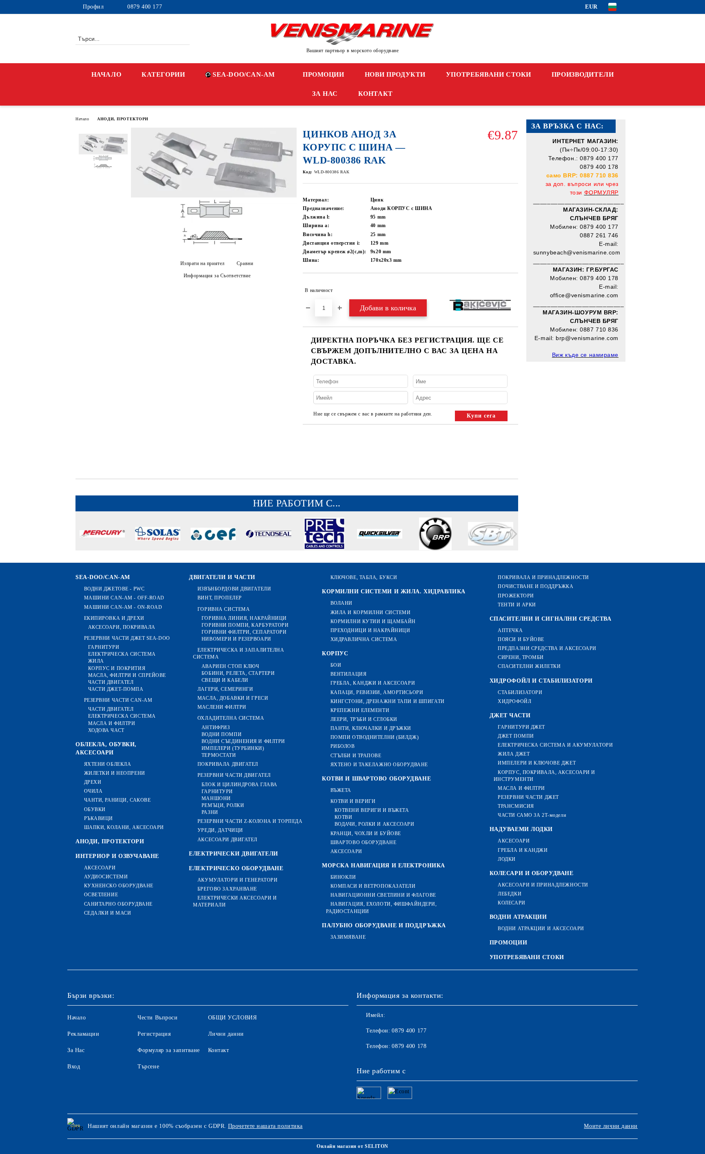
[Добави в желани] (512, 290)
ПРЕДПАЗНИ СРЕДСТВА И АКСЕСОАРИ (547, 648)
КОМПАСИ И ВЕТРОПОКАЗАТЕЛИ (373, 886)
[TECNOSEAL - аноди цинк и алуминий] (268, 535)
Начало (82, 119)
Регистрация (154, 1034)
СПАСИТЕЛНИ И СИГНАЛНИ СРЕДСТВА (551, 619)
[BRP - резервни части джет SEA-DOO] (435, 535)
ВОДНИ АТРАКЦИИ (518, 917)
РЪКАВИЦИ (98, 818)
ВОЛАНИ (341, 603)
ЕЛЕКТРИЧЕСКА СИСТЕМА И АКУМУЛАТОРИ (555, 745)
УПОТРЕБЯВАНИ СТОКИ (488, 74)
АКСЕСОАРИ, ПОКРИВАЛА (121, 627)
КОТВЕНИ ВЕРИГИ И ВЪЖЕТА (372, 810)
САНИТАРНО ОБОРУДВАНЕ (118, 904)
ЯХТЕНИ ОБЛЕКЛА (107, 764)
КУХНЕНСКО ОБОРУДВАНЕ (118, 886)
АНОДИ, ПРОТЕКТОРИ (123, 119)
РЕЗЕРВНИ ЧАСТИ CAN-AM (118, 700)
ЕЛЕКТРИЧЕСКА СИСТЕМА (122, 654)
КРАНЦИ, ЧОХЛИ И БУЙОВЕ (365, 833)
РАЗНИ (210, 812)
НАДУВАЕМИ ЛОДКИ (521, 829)
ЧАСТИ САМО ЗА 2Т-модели (532, 815)
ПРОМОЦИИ (323, 74)
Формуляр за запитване (168, 1050)
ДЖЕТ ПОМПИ (516, 736)
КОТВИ (343, 817)
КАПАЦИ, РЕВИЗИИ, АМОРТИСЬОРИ (376, 692)
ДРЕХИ (92, 782)
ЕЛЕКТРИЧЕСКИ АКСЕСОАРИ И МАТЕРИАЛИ (235, 901)
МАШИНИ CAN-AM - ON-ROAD (123, 607)
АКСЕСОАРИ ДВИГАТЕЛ (227, 839)
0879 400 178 (409, 1046)
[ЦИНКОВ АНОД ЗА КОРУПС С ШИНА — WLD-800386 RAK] (214, 247)
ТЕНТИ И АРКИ (517, 605)
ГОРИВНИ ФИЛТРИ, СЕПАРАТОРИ (244, 632)
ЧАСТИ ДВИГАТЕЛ (110, 682)
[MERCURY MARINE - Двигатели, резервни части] (102, 535)
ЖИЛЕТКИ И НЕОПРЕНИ (114, 773)
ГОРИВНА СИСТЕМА (223, 609)
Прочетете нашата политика (265, 1126)
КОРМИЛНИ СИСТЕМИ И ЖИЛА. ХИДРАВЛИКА (394, 591)
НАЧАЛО (106, 74)
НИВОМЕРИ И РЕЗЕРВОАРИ (236, 639)
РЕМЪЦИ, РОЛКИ (223, 805)
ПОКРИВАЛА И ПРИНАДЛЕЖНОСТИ (543, 577)
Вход (73, 1066)
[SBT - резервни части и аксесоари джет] (490, 535)
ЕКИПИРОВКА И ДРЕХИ (114, 618)
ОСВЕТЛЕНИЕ (101, 895)
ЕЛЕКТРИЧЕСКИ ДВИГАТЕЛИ (233, 854)
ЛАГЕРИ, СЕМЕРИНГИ (225, 689)
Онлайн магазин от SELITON (352, 1146)
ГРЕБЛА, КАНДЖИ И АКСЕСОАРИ (372, 683)
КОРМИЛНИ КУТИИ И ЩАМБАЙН (373, 621)
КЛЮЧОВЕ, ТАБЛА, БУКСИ (363, 577)
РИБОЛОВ (342, 746)
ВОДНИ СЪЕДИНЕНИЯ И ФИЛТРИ (243, 741)
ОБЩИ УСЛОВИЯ (232, 1018)
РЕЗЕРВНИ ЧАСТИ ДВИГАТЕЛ (233, 775)
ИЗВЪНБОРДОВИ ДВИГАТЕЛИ (234, 589)
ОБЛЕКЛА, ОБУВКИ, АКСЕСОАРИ (106, 748)
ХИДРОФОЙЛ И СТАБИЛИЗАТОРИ (541, 681)
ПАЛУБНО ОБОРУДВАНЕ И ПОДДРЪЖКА (384, 925)
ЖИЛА (96, 661)
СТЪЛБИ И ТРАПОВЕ (355, 755)
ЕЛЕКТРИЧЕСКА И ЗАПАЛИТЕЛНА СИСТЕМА (238, 653)
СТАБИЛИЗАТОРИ (520, 692)
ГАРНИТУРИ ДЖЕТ (521, 727)
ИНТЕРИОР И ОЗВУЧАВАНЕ (117, 856)
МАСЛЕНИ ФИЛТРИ (221, 707)
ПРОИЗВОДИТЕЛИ (583, 74)
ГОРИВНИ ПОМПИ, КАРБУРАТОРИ (245, 625)
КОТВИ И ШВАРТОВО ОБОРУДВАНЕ (376, 779)
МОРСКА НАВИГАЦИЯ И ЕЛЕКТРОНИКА (383, 865)
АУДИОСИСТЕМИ (106, 877)
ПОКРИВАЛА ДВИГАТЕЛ (227, 764)
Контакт (218, 1050)
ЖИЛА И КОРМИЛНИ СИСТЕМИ (370, 612)
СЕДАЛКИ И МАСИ (107, 913)
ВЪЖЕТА (340, 790)
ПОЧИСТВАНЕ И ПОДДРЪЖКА (535, 586)
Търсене (148, 1066)
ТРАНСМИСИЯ (516, 806)
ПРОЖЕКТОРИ (516, 596)
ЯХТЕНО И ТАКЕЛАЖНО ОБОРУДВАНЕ (379, 764)
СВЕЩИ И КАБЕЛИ (225, 680)
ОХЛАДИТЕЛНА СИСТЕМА (230, 718)
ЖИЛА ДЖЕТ (514, 754)
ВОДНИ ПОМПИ (222, 734)
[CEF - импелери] (213, 535)
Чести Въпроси (157, 1018)
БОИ (335, 665)
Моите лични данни (611, 1126)
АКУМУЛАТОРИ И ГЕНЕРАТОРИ (237, 880)
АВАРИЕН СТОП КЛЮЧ (230, 666)
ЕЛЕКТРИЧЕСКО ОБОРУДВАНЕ (236, 868)
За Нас (75, 1050)
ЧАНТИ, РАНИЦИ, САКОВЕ (117, 800)
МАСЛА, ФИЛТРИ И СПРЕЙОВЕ (127, 675)
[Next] (511, 533)
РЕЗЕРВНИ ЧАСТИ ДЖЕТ (528, 797)
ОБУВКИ (95, 809)
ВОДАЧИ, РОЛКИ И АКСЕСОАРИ (375, 824)
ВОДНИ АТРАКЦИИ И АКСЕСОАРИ (541, 928)
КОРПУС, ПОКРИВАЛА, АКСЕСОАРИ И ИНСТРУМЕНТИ (544, 775)
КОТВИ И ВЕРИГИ (352, 801)
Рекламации (83, 1034)
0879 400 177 (144, 7)
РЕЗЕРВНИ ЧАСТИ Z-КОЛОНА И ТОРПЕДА (249, 821)
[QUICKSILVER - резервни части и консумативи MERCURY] (379, 535)
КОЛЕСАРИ (511, 903)
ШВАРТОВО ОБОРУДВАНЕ (363, 842)
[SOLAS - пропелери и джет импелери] (157, 535)
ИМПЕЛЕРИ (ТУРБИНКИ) (233, 748)
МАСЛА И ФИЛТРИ (111, 723)
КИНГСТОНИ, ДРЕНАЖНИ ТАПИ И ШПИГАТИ (387, 701)
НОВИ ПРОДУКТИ (395, 74)
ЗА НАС (324, 93)
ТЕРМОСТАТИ (219, 755)
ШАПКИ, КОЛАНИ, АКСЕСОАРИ (124, 827)
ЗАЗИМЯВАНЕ (348, 937)
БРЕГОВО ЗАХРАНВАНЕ (227, 889)
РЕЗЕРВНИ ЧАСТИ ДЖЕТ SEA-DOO (127, 638)
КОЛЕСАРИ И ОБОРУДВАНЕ (532, 873)
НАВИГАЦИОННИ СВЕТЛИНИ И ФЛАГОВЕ (383, 895)
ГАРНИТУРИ (104, 647)
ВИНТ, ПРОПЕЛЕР (219, 598)
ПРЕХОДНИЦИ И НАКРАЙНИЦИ (370, 630)
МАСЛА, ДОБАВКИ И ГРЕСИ (232, 698)
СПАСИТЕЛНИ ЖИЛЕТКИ (529, 666)
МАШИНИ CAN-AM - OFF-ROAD (124, 598)
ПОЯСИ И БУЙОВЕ (521, 639)
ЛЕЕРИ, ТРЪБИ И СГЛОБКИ (363, 719)
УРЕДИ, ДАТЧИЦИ (220, 830)
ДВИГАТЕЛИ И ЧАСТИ (222, 577)
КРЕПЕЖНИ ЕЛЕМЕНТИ (359, 710)
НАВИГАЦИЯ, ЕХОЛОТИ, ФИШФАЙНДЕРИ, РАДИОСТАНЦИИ (381, 907)
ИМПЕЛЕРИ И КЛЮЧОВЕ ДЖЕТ (537, 763)
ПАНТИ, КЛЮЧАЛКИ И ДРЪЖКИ (370, 728)
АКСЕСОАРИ (100, 868)
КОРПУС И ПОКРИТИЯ (116, 668)
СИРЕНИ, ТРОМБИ (521, 657)
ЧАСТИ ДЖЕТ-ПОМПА (116, 689)
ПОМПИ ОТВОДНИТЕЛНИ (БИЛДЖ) (374, 737)
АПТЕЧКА (510, 630)
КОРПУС (335, 653)
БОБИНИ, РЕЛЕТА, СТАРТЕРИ (238, 673)
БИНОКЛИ (343, 877)
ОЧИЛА (93, 791)
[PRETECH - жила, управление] (324, 535)
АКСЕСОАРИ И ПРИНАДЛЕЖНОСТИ (543, 885)
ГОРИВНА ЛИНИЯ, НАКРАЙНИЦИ (244, 618)
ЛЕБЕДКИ (509, 894)
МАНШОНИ (216, 798)
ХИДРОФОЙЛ (514, 701)
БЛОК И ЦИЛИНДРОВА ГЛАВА (239, 784)
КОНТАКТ (375, 93)
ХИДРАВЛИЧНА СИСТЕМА (363, 639)
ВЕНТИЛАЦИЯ (348, 674)
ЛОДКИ (507, 859)
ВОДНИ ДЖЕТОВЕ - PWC (114, 589)
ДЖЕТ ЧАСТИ (510, 715)
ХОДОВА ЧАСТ (106, 730)
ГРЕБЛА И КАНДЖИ (523, 850)
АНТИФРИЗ (216, 727)
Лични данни (226, 1034)
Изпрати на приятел (202, 263)
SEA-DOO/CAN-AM (244, 74)
